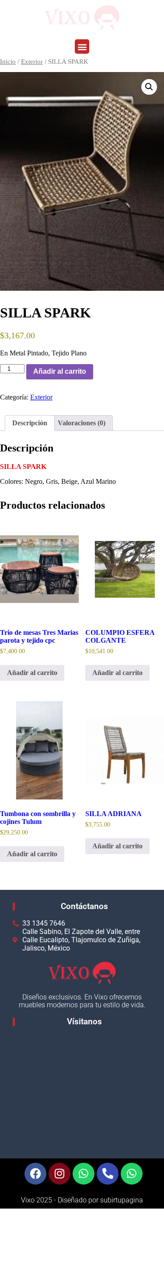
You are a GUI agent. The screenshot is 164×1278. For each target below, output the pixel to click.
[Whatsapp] (83, 1174)
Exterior (32, 61)
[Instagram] (59, 1174)
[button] (82, 46)
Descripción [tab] (29, 423)
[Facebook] (35, 1174)
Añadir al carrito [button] (32, 672)
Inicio (8, 61)
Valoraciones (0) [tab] (81, 423)
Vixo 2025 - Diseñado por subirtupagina (82, 1200)
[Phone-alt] (108, 1174)
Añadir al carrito (59, 371)
